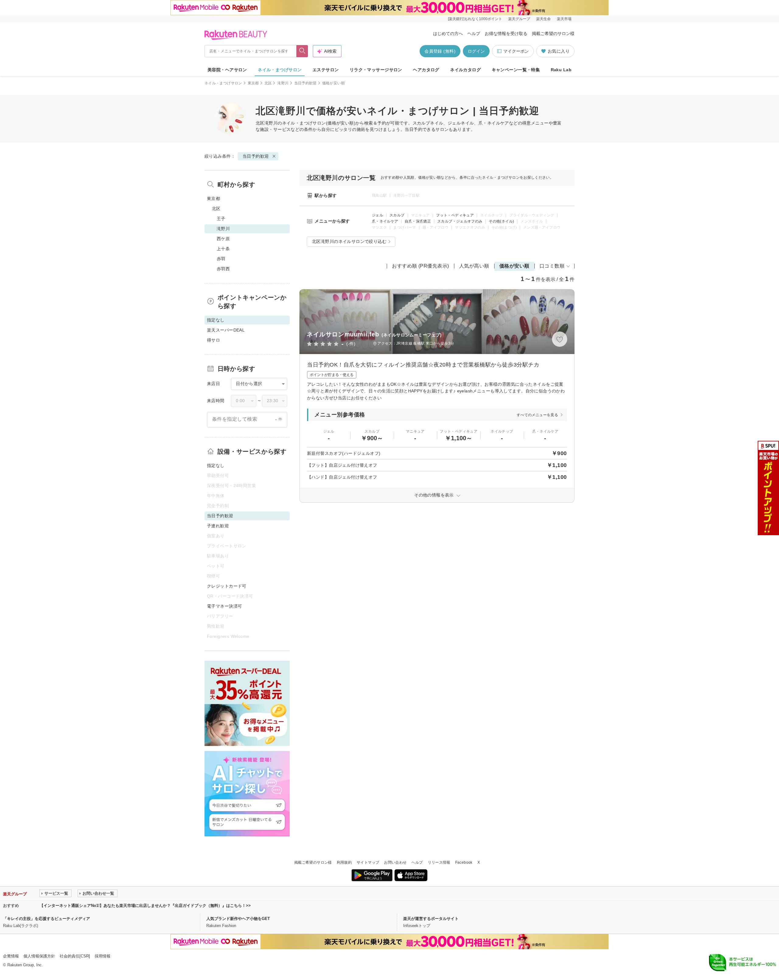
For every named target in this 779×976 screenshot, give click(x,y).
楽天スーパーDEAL (226, 330)
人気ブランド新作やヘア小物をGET (238, 918)
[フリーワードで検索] (302, 51)
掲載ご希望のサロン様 (553, 33)
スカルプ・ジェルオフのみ (459, 221)
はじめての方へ (448, 33)
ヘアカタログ (426, 69)
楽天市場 (564, 19)
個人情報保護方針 (39, 956)
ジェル (377, 215)
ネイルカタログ (465, 69)
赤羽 (221, 258)
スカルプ (397, 215)
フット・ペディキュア (455, 215)
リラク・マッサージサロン (376, 69)
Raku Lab (561, 69)
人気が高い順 (474, 266)
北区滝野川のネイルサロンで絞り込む (349, 241)
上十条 (223, 248)
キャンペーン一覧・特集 (516, 69)
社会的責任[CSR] (75, 956)
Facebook (464, 862)
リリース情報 (439, 862)
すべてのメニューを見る (537, 415)
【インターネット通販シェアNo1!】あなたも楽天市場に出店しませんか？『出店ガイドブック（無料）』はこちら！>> (145, 905)
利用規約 (344, 862)
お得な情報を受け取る (506, 33)
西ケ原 (223, 238)
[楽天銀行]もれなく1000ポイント (475, 19)
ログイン (476, 51)
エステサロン (326, 69)
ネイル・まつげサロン (280, 69)
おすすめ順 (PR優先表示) (420, 266)
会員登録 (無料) (440, 51)
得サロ (213, 340)
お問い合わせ (395, 862)
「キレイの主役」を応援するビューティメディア (46, 918)
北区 (268, 83)
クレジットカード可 (226, 586)
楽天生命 (543, 19)
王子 (221, 218)
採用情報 (102, 956)
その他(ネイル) (501, 221)
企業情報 (11, 956)
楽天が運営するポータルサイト (431, 918)
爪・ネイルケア (385, 221)
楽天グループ (519, 19)
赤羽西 (223, 268)
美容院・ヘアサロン (227, 69)
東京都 (253, 83)
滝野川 (282, 83)
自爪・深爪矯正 (418, 221)
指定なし (216, 465)
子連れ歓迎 (218, 525)
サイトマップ (368, 862)
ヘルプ (473, 33)
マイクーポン (516, 51)
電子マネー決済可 (224, 606)
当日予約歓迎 (305, 83)
